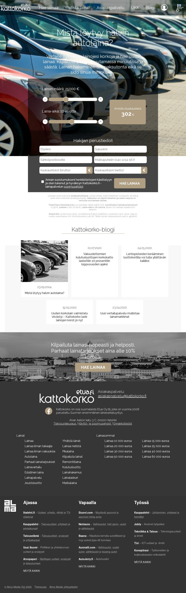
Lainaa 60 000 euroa (156, 456)
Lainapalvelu (33, 477)
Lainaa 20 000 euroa (118, 446)
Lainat (20, 435)
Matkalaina (69, 483)
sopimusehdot (73, 186)
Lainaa (29, 441)
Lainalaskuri (70, 477)
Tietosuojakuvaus (65, 423)
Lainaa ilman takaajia (38, 446)
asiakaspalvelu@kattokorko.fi (122, 396)
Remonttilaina (71, 462)
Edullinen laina (34, 472)
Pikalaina (68, 451)
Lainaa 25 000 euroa (155, 446)
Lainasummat (105, 435)
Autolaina (31, 456)
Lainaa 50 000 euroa (118, 456)
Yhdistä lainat (77, 7)
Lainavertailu (33, 467)
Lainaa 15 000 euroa (155, 441)
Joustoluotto (33, 483)
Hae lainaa (48, 7)
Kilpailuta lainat (72, 456)
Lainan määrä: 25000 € (60, 89)
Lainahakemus (72, 472)
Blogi (150, 7)
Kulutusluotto (71, 467)
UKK (135, 7)
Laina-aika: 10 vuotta (59, 111)
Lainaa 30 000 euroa (118, 451)
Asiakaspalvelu (110, 7)
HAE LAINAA (130, 183)
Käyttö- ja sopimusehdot (95, 423)
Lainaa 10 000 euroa (118, 441)
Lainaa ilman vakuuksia (40, 451)
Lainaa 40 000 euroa (156, 451)
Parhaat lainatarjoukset (40, 462)
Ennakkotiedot (122, 423)
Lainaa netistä (71, 446)
